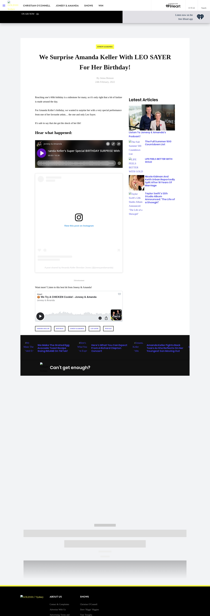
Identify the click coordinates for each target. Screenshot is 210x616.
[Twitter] (150, 368)
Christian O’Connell (36, 6)
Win (101, 6)
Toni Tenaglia (86, 615)
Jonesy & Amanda (67, 6)
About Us (56, 597)
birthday (59, 328)
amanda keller (43, 328)
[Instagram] (143, 368)
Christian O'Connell (88, 604)
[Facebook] (135, 368)
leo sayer (94, 328)
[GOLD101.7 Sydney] (13, 5)
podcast (108, 328)
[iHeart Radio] (164, 368)
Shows (88, 6)
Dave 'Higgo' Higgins (89, 609)
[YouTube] (157, 368)
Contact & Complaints (59, 604)
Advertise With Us (58, 609)
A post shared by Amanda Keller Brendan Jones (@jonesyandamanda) (79, 267)
